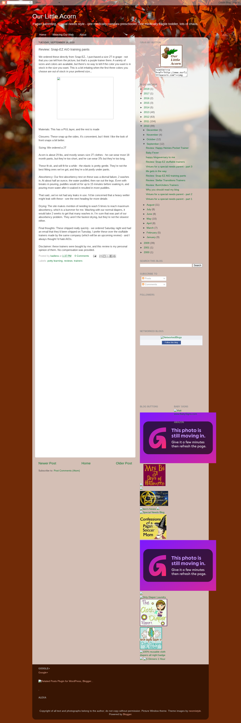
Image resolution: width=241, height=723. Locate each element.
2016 (147, 98)
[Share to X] (107, 256)
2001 (147, 247)
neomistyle (195, 711)
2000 (147, 252)
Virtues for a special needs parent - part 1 (169, 199)
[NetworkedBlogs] (171, 337)
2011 (147, 121)
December (153, 130)
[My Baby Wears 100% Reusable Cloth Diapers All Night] (154, 655)
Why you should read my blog (162, 189)
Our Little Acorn (54, 16)
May (149, 218)
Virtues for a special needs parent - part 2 (169, 194)
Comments (150, 284)
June (150, 214)
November (153, 134)
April (149, 223)
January (151, 237)
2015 (147, 103)
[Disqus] (85, 312)
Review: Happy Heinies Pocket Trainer (167, 148)
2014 (147, 107)
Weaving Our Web (63, 34)
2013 (147, 112)
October (151, 139)
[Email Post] (94, 256)
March (150, 228)
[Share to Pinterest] (114, 256)
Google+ (43, 672)
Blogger (127, 714)
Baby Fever (152, 152)
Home (42, 34)
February (152, 232)
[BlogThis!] (104, 256)
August (151, 205)
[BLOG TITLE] (171, 66)
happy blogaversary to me (160, 157)
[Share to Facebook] (111, 256)
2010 (147, 126)
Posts (147, 278)
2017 (147, 93)
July (149, 209)
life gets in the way (156, 171)
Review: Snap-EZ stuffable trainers (165, 162)
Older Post (124, 463)
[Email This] (101, 256)
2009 (147, 243)
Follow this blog (171, 342)
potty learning (55, 260)
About (83, 34)
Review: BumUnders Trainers (162, 185)
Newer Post (47, 463)
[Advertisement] (188, 481)
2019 (147, 89)
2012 (147, 116)
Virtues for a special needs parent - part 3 (169, 166)
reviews (68, 260)
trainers (78, 260)
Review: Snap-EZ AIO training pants (166, 175)
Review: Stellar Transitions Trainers (165, 180)
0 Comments (82, 256)
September (153, 144)
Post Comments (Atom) (67, 470)
